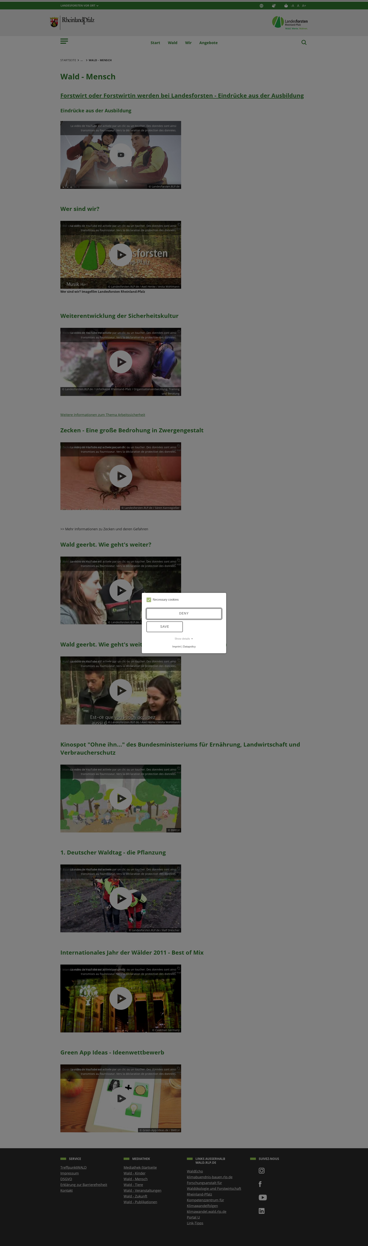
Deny (184, 613)
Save (164, 626)
